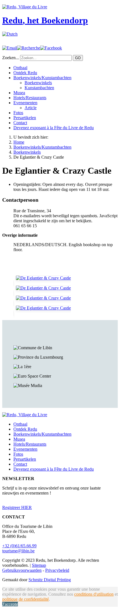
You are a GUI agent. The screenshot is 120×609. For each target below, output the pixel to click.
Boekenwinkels (38, 82)
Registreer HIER (17, 507)
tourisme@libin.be (18, 550)
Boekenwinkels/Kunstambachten (42, 77)
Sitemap (39, 565)
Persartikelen (24, 117)
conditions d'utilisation (94, 594)
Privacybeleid (57, 570)
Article (31, 107)
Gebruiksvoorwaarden (22, 570)
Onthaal (20, 67)
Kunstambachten (39, 87)
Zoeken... (10, 57)
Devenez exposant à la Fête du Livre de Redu (53, 127)
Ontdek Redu (25, 72)
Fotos (18, 112)
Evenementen (25, 102)
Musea (19, 92)
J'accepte (10, 604)
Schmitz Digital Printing (49, 579)
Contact (20, 122)
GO (78, 58)
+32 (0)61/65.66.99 (19, 545)
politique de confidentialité (25, 599)
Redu (45, 20)
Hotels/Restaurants (29, 97)
